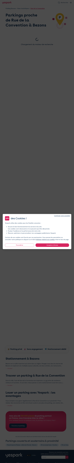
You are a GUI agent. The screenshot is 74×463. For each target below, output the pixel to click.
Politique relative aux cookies (45, 239)
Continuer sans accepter (62, 216)
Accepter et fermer (52, 245)
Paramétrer (19, 245)
